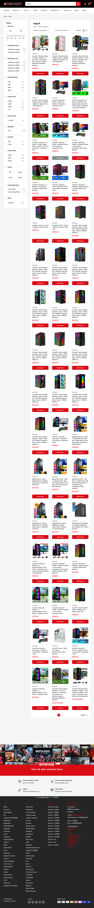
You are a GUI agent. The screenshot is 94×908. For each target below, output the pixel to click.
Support (76, 10)
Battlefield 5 (7, 823)
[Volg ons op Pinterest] (36, 902)
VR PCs (35, 10)
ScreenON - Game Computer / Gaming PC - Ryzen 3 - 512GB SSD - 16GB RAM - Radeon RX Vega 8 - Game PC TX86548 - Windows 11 (40, 271)
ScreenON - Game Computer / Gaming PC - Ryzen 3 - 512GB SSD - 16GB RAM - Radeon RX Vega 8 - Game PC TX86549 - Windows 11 (80, 229)
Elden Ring (7, 853)
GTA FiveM (7, 883)
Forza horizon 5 (8, 875)
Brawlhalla (6, 828)
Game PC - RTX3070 (53, 826)
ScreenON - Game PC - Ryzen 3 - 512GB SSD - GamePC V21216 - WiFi (60, 227)
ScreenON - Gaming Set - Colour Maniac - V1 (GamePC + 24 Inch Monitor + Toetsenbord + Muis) (40, 651)
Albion (5, 807)
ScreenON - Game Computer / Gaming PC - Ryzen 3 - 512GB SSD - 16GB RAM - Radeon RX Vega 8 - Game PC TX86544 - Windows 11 (40, 313)
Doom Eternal (7, 847)
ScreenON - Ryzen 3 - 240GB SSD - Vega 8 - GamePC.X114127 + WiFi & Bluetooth (59, 651)
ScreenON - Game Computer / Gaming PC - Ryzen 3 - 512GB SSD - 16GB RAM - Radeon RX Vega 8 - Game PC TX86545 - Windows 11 (80, 271)
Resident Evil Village (31, 850)
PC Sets (26, 10)
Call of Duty (7, 831)
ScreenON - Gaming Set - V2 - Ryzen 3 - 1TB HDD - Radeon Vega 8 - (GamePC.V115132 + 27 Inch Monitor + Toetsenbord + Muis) (40, 146)
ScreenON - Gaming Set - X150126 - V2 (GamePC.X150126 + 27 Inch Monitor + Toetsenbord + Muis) (40, 610)
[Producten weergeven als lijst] (86, 30)
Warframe (28, 885)
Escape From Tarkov (9, 856)
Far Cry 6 (6, 858)
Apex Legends (8, 812)
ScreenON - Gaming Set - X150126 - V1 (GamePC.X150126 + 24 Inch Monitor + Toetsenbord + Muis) (60, 610)
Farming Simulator (9, 861)
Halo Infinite (29, 807)
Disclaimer (70, 845)
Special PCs (44, 10)
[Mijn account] (85, 4)
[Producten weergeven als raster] (83, 30)
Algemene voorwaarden (74, 836)
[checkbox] (16, 49)
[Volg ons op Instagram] (33, 902)
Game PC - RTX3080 (53, 828)
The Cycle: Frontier (31, 872)
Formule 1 (6, 869)
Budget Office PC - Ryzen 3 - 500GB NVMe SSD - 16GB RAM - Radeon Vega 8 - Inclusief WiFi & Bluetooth (40, 481)
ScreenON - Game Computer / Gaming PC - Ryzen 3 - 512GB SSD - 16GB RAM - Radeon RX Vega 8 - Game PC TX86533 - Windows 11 (80, 398)
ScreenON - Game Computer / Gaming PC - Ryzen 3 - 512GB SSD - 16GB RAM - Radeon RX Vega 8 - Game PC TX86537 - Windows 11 (40, 398)
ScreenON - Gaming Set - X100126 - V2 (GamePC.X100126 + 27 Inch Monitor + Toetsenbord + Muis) (40, 691)
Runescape (29, 858)
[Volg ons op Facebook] (29, 902)
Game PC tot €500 (53, 807)
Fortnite (6, 872)
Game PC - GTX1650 (53, 818)
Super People (30, 869)
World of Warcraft (31, 891)
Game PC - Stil (52, 842)
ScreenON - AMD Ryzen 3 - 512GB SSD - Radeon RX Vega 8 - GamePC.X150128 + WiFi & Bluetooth (80, 566)
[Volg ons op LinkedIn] (43, 902)
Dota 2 (5, 850)
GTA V (5, 880)
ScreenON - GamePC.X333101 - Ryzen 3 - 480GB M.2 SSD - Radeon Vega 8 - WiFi (80, 609)
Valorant (28, 880)
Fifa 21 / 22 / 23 (8, 864)
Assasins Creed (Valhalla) (11, 818)
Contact (84, 10)
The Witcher (29, 875)
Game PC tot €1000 (53, 809)
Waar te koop (71, 829)
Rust (27, 861)
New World (29, 831)
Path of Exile (29, 839)
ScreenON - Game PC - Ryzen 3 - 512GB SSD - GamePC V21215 (40, 226)
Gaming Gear (67, 10)
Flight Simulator (8, 866)
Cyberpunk (7, 837)
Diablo (5, 845)
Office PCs (16, 10)
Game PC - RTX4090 (53, 837)
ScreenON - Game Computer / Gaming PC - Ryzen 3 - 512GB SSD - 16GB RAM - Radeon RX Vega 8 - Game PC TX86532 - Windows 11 (40, 440)
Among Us (7, 809)
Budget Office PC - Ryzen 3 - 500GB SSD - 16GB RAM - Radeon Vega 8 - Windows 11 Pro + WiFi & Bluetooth (59, 526)
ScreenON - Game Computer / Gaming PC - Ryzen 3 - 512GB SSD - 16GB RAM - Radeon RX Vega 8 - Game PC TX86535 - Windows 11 (60, 398)
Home (5, 16)
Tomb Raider (29, 877)
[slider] (7, 36)
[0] (89, 4)
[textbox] (10, 30)
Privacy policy (71, 843)
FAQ (68, 831)
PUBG (27, 842)
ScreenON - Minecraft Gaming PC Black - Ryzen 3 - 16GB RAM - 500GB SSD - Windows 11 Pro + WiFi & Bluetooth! (40, 102)
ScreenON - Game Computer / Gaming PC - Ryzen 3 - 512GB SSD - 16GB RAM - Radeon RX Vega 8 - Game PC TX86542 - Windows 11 (80, 313)
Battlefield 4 (7, 820)
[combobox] (50, 4)
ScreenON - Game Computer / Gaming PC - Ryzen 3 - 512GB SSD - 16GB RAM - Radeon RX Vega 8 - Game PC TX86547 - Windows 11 (60, 271)
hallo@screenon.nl (77, 815)
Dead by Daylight (8, 839)
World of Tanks (30, 888)
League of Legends (31, 818)
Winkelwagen (40, 73)
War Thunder (29, 883)
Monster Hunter (30, 826)
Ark (5, 815)
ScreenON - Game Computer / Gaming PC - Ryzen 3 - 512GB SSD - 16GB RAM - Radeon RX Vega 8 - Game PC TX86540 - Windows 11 (40, 355)
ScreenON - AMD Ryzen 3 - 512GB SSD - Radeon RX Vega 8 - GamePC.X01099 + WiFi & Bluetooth (80, 187)
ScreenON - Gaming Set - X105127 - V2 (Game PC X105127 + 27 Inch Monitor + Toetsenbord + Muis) (59, 102)
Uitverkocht (60, 158)
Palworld (28, 837)
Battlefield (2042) (9, 826)
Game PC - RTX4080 (53, 834)
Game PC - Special (53, 845)
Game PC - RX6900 (53, 815)
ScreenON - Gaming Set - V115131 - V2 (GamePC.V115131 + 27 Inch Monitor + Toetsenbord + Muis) (60, 145)
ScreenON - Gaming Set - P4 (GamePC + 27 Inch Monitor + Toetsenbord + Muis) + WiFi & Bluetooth (39, 187)
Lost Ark (28, 820)
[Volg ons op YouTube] (40, 902)
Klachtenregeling (72, 841)
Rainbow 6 (29, 845)
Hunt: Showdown (31, 812)
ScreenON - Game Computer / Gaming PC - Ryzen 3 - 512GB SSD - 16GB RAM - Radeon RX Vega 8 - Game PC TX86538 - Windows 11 (80, 355)
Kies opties (60, 708)
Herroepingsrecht (72, 838)
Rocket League (30, 856)
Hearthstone (29, 809)
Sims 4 (28, 864)
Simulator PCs (54, 10)
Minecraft (28, 823)
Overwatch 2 (29, 834)
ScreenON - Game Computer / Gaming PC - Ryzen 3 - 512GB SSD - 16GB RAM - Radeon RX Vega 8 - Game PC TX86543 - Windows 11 (60, 313)
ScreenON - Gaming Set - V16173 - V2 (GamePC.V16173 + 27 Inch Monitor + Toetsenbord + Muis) (60, 187)
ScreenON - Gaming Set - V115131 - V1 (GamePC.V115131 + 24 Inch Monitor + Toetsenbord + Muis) (80, 651)
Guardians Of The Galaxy (10, 885)
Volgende (83, 715)
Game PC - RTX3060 (53, 820)
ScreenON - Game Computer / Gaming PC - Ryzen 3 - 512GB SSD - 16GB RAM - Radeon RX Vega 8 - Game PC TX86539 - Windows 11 (60, 355)
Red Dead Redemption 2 (33, 847)
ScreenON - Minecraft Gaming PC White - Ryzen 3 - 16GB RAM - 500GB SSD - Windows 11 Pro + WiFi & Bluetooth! (60, 58)
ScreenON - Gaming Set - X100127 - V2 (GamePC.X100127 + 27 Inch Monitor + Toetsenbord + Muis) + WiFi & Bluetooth (80, 146)
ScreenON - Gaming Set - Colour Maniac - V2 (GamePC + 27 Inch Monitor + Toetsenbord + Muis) (60, 439)
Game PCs (6, 10)
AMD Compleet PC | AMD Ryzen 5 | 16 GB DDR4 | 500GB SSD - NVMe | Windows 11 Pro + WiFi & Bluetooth (80, 526)
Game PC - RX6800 (53, 812)
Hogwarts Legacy (31, 815)
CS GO (5, 834)
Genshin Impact (8, 877)
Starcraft (28, 866)
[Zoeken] (78, 4)
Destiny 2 (6, 842)
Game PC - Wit (52, 839)
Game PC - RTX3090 (53, 831)
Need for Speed (30, 828)
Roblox (28, 853)
